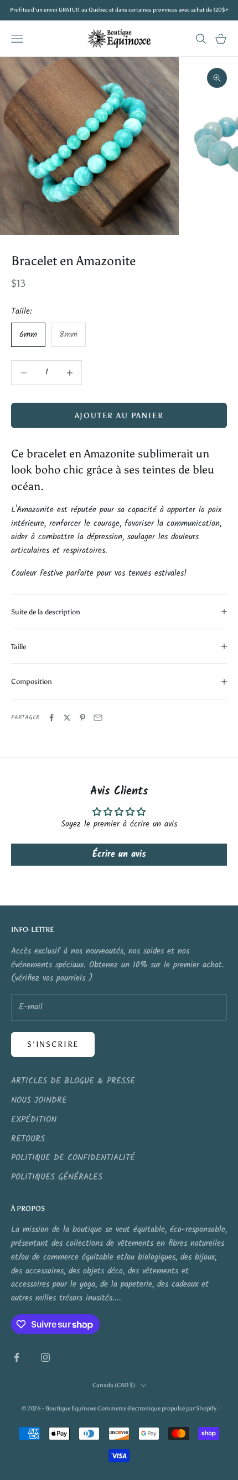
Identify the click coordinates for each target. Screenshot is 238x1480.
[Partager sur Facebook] (51, 717)
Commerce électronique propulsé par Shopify (156, 1408)
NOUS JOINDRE (39, 1100)
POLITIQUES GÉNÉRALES (56, 1177)
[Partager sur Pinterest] (82, 717)
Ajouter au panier (119, 415)
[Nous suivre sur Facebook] (16, 1357)
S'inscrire (53, 1044)
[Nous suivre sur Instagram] (45, 1357)
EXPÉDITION (33, 1119)
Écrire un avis (119, 854)
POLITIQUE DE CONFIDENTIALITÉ (73, 1158)
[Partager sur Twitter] (67, 717)
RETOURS (28, 1139)
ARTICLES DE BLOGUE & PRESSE (73, 1081)
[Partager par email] (98, 717)
